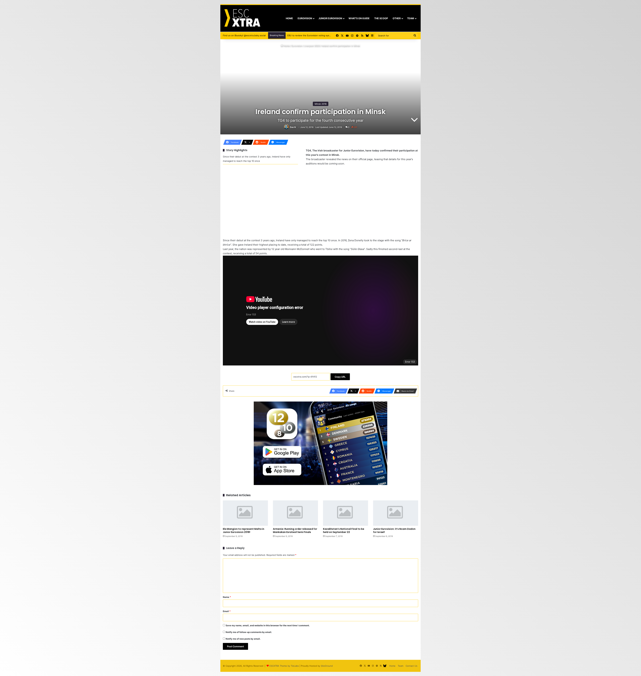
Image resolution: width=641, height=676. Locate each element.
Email (227, 611)
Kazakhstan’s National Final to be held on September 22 (343, 530)
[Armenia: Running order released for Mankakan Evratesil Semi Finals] (295, 513)
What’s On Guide (359, 18)
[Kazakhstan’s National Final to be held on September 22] (345, 513)
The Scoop (381, 18)
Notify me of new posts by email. (243, 638)
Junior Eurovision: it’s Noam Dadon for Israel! (394, 530)
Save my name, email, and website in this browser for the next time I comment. (268, 625)
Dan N (293, 127)
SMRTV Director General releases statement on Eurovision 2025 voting (324, 35)
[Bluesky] (367, 35)
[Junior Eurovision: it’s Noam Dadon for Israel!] (395, 513)
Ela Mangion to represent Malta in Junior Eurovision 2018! (243, 530)
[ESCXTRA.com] (242, 18)
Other (397, 18)
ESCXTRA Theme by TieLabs (284, 665)
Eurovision (305, 18)
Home (289, 18)
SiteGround (327, 665)
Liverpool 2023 (312, 46)
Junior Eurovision (330, 18)
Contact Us (411, 665)
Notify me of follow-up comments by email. (249, 632)
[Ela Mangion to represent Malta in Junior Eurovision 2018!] (245, 513)
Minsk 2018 (321, 104)
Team (410, 18)
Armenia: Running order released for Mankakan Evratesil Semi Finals (295, 530)
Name (227, 597)
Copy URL (340, 376)
